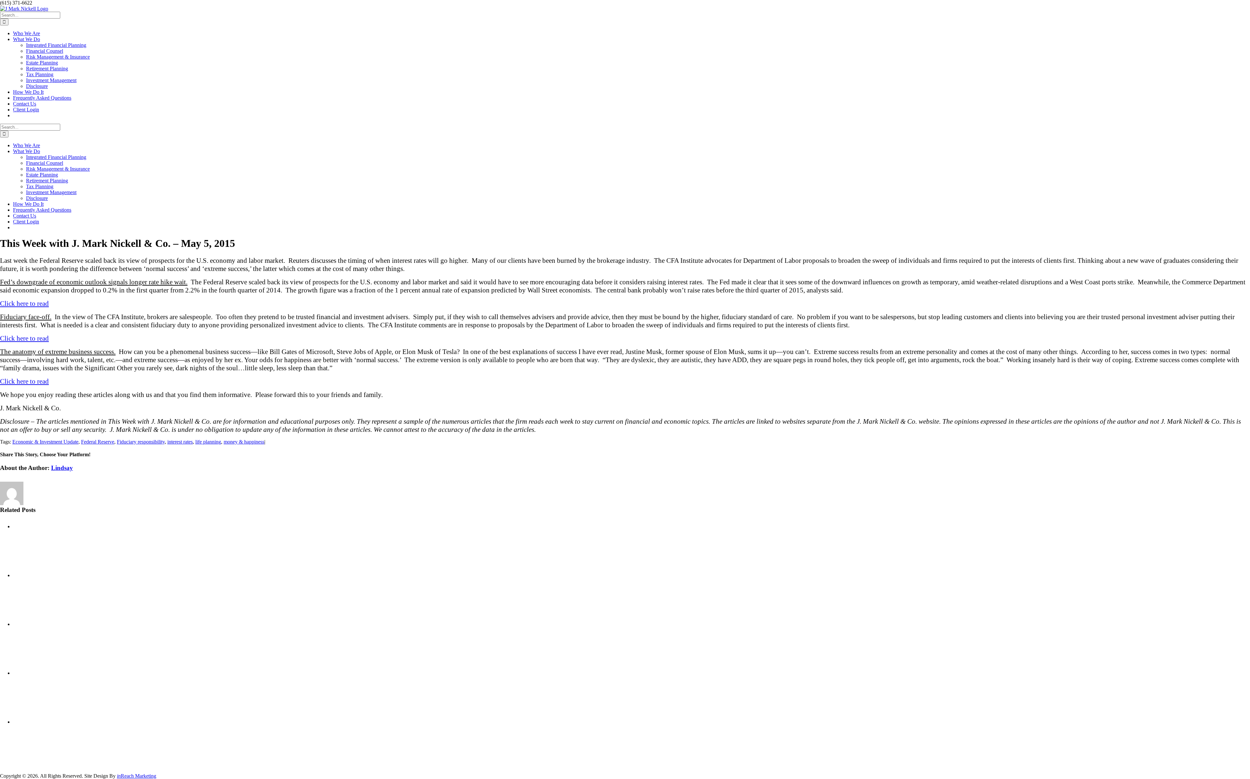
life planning (208, 442)
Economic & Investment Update (45, 442)
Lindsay (62, 467)
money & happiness (244, 442)
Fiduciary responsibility (141, 442)
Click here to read (24, 303)
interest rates (180, 442)
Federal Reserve (97, 442)
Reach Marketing (136, 776)
